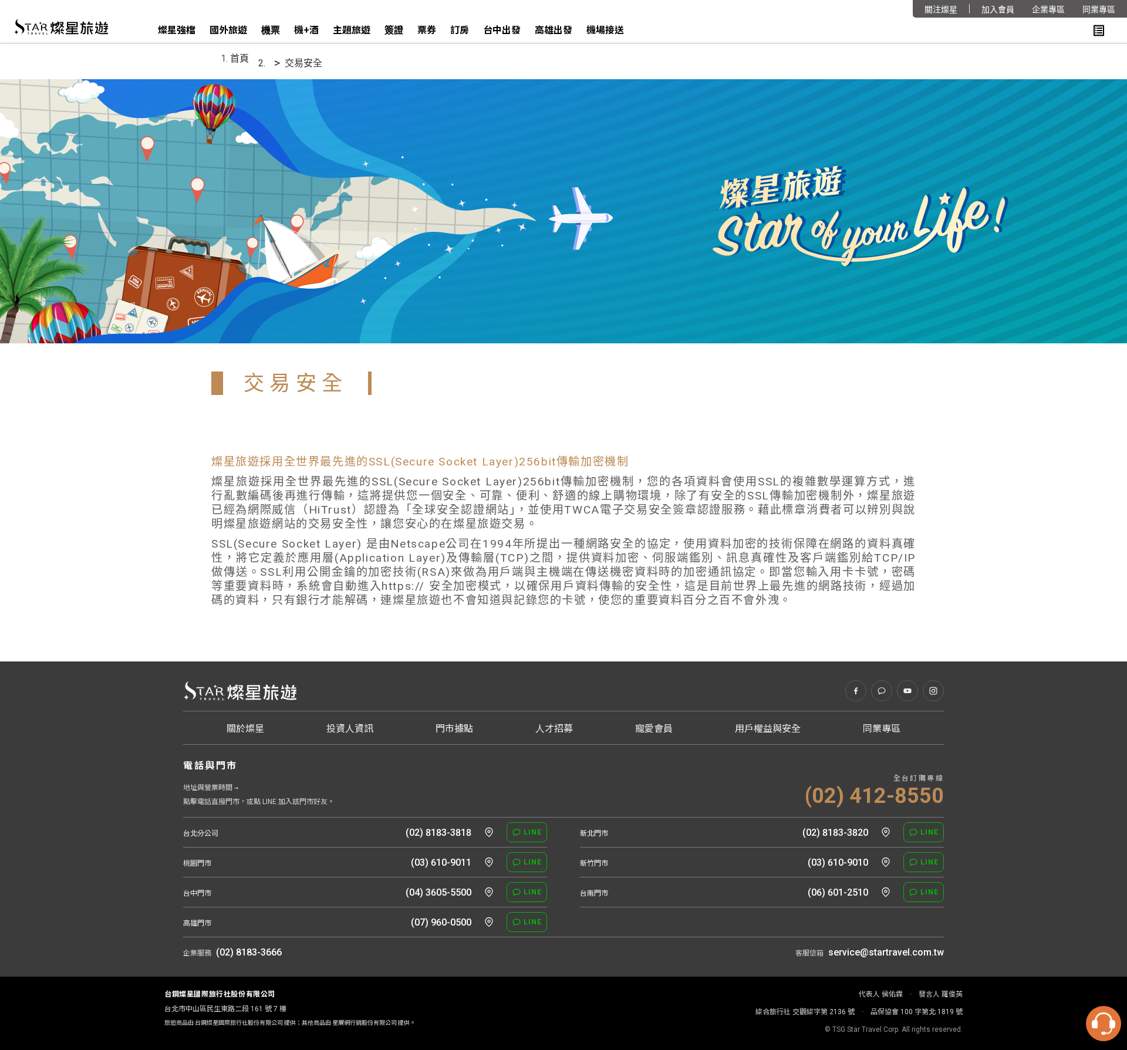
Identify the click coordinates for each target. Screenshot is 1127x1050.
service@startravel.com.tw (886, 952)
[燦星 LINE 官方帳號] (881, 690)
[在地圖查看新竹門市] (886, 862)
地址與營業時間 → (210, 788)
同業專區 (1098, 9)
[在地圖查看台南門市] (886, 892)
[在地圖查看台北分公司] (489, 832)
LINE (533, 832)
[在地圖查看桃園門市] (489, 862)
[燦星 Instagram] (933, 690)
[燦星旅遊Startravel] (61, 27)
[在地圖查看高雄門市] (489, 922)
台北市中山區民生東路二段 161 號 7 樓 (225, 1009)
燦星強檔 (176, 30)
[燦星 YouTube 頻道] (907, 690)
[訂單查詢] (1099, 30)
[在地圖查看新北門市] (886, 832)
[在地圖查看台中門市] (489, 892)
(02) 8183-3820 (835, 832)
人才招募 (554, 728)
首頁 (239, 58)
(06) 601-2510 (838, 892)
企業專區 (1048, 9)
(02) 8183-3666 (249, 952)
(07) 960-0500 (441, 922)
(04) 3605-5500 (438, 892)
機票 (270, 30)
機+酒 (306, 30)
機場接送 (605, 30)
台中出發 (502, 30)
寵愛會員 (654, 728)
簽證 (393, 30)
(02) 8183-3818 (438, 832)
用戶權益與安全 (768, 728)
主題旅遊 (351, 30)
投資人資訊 (349, 728)
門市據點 (454, 728)
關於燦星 (245, 728)
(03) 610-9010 (838, 862)
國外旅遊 (228, 30)
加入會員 (997, 9)
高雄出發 (553, 30)
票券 (426, 30)
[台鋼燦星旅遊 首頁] (239, 690)
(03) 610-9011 (441, 862)
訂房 (459, 30)
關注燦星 (940, 9)
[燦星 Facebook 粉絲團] (855, 690)
